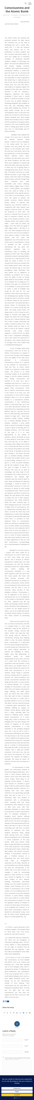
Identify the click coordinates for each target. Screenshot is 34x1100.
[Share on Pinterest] (13, 1012)
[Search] (24, 3)
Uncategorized (24, 15)
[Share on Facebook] (4, 1012)
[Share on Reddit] (26, 1012)
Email (26, 1046)
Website (27, 1052)
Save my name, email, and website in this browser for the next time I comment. (17, 1058)
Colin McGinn (17, 17)
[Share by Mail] (29, 1012)
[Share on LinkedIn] (17, 1012)
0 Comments (14, 15)
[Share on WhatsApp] (10, 1012)
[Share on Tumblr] (20, 1012)
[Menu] (28, 3)
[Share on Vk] (23, 1012)
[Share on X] (7, 1012)
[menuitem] (24, 3)
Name (27, 1040)
